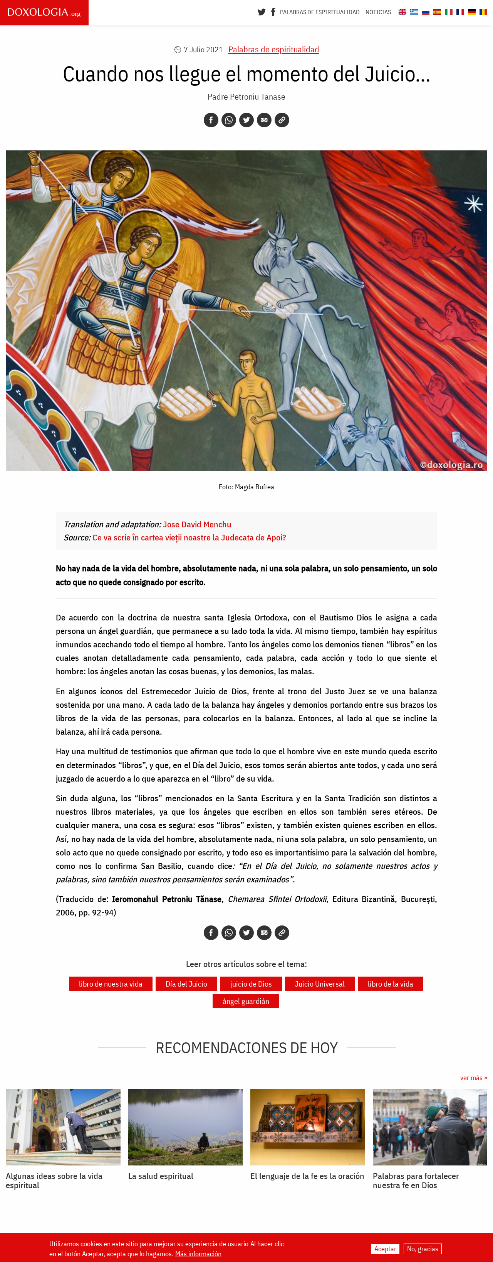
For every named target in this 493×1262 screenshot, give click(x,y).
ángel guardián (246, 1001)
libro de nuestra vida (111, 984)
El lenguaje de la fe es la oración (307, 1175)
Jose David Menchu (197, 524)
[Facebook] (273, 11)
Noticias (378, 12)
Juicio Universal (320, 984)
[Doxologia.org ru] (424, 11)
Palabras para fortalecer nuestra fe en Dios (416, 1180)
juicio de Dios (251, 984)
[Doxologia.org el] (413, 11)
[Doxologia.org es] (436, 11)
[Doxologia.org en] (401, 11)
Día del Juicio (186, 984)
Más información (198, 1253)
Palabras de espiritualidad (320, 12)
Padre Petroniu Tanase (246, 96)
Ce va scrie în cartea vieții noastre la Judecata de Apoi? (189, 537)
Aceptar (385, 1248)
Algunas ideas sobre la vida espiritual (54, 1180)
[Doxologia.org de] (471, 11)
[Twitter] (262, 11)
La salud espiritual (160, 1175)
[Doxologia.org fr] (459, 11)
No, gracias (422, 1248)
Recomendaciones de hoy (247, 1047)
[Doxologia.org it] (448, 11)
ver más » (473, 1077)
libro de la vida (390, 984)
